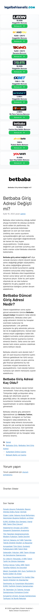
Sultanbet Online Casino (16, 452)
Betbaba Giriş (11, 445)
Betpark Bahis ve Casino (16, 455)
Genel (8, 442)
